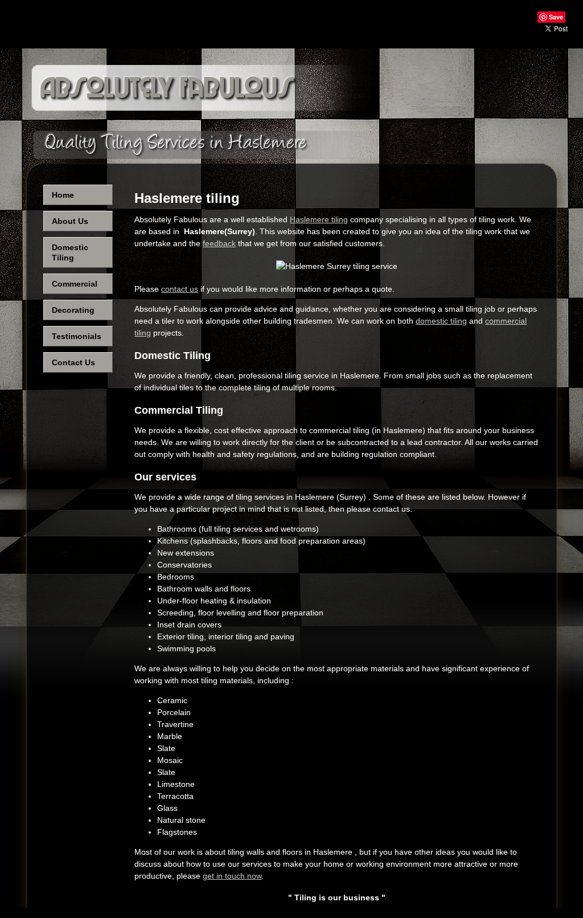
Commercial (74, 283)
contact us (179, 288)
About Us (70, 221)
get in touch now (232, 875)
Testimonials (76, 336)
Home (63, 194)
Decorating (73, 310)
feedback (219, 243)
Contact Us (73, 362)
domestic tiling (441, 320)
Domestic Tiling (70, 252)
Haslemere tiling (319, 219)
